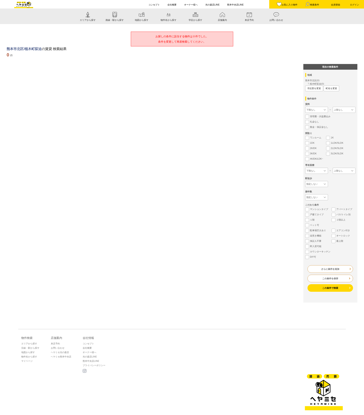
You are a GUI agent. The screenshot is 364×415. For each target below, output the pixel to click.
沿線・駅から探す (30, 348)
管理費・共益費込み (320, 116)
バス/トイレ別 (343, 214)
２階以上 (340, 219)
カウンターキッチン (320, 251)
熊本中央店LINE (91, 361)
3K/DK (313, 153)
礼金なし (314, 121)
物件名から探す (29, 356)
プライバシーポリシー (94, 365)
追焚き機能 (315, 235)
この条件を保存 (330, 278)
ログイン (354, 4)
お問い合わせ (57, 348)
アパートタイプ (344, 209)
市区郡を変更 (314, 88)
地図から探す (28, 352)
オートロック (343, 235)
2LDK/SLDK (337, 148)
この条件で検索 (330, 288)
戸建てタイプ (317, 214)
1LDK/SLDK (337, 143)
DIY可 (313, 257)
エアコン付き (343, 230)
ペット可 (314, 225)
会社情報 (88, 337)
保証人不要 (315, 241)
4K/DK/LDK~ (316, 159)
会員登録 (335, 4)
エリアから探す (29, 343)
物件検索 (27, 337)
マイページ (27, 361)
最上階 (339, 241)
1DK (312, 143)
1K (332, 137)
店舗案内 (56, 337)
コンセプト (88, 343)
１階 (312, 219)
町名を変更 (331, 88)
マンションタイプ (319, 209)
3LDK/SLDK (337, 153)
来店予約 (55, 343)
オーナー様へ (89, 352)
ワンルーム (315, 137)
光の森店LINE (90, 356)
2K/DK (313, 148)
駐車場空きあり (318, 230)
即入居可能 (315, 246)
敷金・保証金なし (319, 127)
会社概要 (87, 348)
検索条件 (314, 4)
